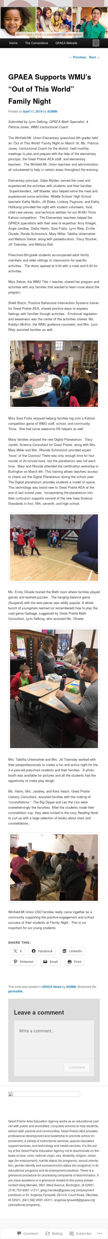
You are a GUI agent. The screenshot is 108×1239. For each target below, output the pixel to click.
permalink (15, 991)
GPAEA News (51, 986)
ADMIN (52, 111)
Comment (77, 1067)
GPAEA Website (66, 43)
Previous (77, 57)
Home (13, 43)
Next (94, 57)
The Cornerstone (36, 43)
